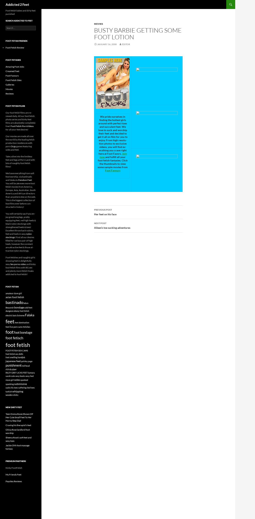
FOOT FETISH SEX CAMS (17, 350)
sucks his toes (12, 387)
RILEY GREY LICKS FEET (16, 372)
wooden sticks (12, 395)
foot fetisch (14, 338)
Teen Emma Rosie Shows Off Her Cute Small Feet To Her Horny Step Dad (19, 417)
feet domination (22, 322)
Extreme (21, 315)
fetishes (26, 327)
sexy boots (20, 376)
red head (26, 366)
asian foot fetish (15, 297)
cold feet (28, 307)
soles (17, 379)
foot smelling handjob (15, 357)
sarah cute (10, 376)
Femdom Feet (25, 180)
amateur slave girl (14, 293)
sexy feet (29, 376)
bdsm (26, 303)
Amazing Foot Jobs (15, 66)
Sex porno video (18, 264)
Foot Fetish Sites (13, 80)
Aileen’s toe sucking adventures (112, 225)
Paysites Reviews (14, 481)
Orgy (13, 146)
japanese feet (13, 361)
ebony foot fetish (21, 311)
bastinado (14, 302)
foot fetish (18, 345)
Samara (31, 372)
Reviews (10, 93)
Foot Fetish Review (15, 47)
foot (10, 332)
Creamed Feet (12, 71)
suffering (22, 387)
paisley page (26, 361)
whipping (17, 391)
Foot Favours (112, 170)
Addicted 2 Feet (17, 4)
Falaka (29, 315)
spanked (24, 380)
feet (10, 321)
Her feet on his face (105, 212)
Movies (98, 23)
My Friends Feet (13, 474)
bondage (19, 307)
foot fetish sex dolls (14, 354)
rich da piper (11, 369)
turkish (9, 391)
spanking (10, 384)
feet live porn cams (14, 327)
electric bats (11, 315)
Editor (126, 44)
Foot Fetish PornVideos (22, 126)
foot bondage (23, 332)
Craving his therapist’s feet (18, 425)
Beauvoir (10, 307)
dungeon (9, 311)
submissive (20, 383)
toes (33, 387)
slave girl (10, 380)
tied (28, 387)
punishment (13, 365)
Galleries (10, 84)
